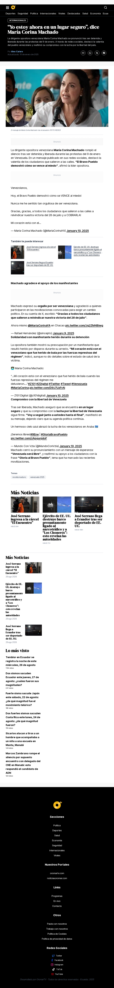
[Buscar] (105, 7)
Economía (95, 13)
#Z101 (32, 383)
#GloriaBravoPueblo (54, 434)
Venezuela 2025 (37, 477)
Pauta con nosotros (57, 923)
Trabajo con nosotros (57, 928)
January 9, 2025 (63, 333)
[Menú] (7, 7)
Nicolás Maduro (19, 477)
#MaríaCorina (20, 387)
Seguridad (23, 13)
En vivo (57, 901)
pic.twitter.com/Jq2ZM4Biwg (84, 325)
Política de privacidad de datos (57, 938)
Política (34, 13)
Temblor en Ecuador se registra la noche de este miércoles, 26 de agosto (21, 662)
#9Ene (34, 434)
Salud (85, 13)
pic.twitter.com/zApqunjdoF (29, 438)
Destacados (74, 13)
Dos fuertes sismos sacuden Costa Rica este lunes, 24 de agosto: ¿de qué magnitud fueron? (23, 720)
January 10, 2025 (77, 230)
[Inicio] (13, 7)
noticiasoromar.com (57, 878)
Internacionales (48, 13)
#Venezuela (79, 383)
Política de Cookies (57, 933)
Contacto (57, 906)
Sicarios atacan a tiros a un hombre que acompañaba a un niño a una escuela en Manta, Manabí (22, 740)
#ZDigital (42, 383)
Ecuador (107, 13)
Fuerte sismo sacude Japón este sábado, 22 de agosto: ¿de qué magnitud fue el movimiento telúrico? (22, 700)
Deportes (10, 13)
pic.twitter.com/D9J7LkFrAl (47, 387)
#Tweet (66, 383)
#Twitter (54, 383)
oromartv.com (57, 873)
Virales (61, 13)
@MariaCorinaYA (39, 325)
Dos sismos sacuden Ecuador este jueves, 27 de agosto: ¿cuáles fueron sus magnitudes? (22, 680)
